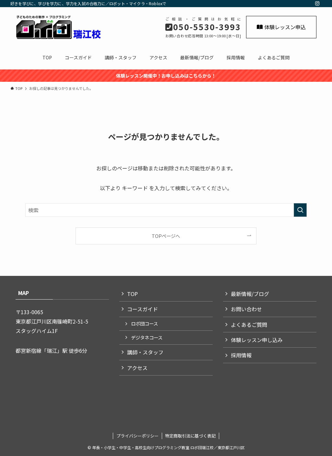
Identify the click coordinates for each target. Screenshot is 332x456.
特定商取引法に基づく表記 (190, 436)
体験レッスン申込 (285, 27)
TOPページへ (166, 235)
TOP (132, 294)
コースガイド (142, 309)
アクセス (137, 368)
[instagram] (317, 3)
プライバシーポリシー (137, 436)
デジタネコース (146, 337)
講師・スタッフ (145, 352)
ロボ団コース (144, 323)
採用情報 (241, 355)
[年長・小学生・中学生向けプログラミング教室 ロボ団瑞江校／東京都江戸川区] (61, 27)
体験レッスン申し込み (257, 340)
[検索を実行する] (300, 210)
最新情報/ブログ (250, 294)
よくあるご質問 (249, 324)
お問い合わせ (246, 309)
